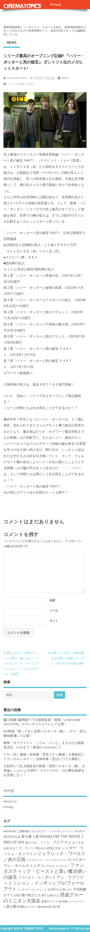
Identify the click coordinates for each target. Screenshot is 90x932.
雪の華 (56, 906)
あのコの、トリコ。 (38, 842)
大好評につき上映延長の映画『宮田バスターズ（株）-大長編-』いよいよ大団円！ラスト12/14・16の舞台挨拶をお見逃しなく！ (44, 770)
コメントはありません (21, 84)
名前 (52, 600)
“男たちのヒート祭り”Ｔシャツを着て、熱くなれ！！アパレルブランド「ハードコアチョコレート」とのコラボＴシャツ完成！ (21, 663)
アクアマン (62, 842)
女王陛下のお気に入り (60, 889)
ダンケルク (48, 865)
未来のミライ (49, 901)
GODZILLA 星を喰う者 (21, 836)
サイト (54, 621)
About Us (10, 801)
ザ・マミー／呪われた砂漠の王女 (40, 848)
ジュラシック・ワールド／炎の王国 (44, 856)
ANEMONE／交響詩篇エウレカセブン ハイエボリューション (38, 831)
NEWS (11, 42)
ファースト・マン (31, 877)
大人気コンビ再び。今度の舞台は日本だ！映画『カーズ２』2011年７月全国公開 (66, 658)
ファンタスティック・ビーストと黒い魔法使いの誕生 (45, 871)
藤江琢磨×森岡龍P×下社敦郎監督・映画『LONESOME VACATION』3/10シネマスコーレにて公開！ (41, 722)
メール (54, 610)
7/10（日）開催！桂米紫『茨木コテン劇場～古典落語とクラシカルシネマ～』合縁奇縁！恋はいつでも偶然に (43, 756)
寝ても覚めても (51, 895)
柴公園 (11, 906)
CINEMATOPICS (22, 6)
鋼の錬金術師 (45, 906)
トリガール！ (62, 865)
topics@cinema (17, 78)
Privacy (55, 4)
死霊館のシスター (27, 906)
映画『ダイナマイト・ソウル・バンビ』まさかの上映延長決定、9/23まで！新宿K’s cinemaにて (43, 745)
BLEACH (79, 831)
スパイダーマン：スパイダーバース (46, 860)
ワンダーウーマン (26, 889)
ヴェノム (41, 889)
